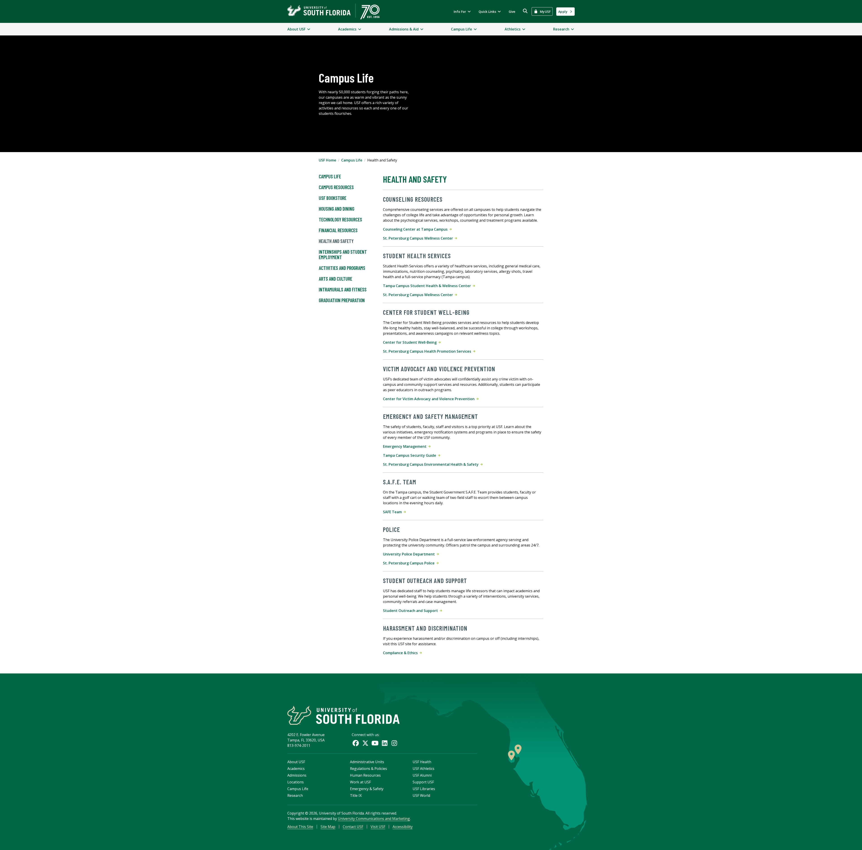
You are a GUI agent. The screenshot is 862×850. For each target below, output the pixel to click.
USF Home (327, 160)
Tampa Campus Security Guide (410, 455)
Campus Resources (336, 187)
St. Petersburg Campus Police (409, 563)
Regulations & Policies (368, 768)
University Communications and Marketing (374, 818)
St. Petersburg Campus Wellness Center (419, 238)
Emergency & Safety (366, 788)
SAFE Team (393, 511)
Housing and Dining (336, 208)
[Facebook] (356, 743)
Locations (295, 782)
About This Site (300, 826)
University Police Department (410, 554)
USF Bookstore (332, 198)
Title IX (356, 795)
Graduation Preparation (342, 300)
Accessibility (403, 826)
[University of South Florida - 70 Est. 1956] (333, 11)
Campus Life (351, 160)
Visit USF (378, 826)
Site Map (328, 826)
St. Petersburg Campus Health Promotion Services (428, 351)
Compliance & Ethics (401, 652)
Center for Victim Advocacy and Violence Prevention (429, 398)
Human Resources (365, 775)
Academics (296, 768)
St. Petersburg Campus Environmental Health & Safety (431, 464)
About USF (296, 761)
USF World (421, 795)
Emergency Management (405, 446)
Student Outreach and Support (411, 610)
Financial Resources (338, 230)
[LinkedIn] (385, 743)
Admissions (296, 775)
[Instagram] (394, 743)
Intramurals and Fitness (343, 289)
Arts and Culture (335, 278)
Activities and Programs (342, 268)
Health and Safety (336, 241)
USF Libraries (424, 788)
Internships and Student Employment (343, 254)
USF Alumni (422, 775)
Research (295, 795)
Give (512, 11)
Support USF (423, 782)
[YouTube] (375, 743)
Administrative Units (367, 761)
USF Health (422, 761)
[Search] (525, 11)
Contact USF (353, 826)
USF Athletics (423, 768)
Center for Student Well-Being (410, 342)
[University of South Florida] (343, 715)
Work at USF (360, 782)
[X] (365, 743)
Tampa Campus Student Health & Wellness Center (428, 285)
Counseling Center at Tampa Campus (416, 229)
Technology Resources (340, 219)
